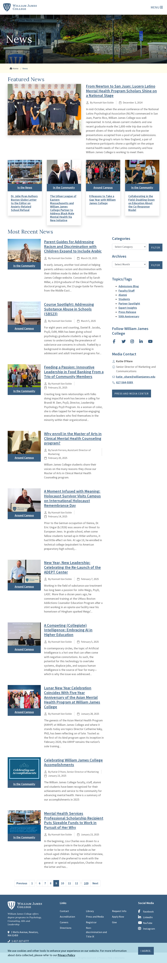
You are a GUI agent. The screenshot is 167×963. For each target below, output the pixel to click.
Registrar (91, 922)
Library (90, 911)
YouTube (147, 923)
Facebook (148, 911)
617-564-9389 (124, 382)
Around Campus (103, 187)
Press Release (127, 312)
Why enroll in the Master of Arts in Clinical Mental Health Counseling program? (73, 438)
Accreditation (67, 916)
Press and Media (95, 916)
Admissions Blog (129, 286)
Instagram (149, 928)
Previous (21, 883)
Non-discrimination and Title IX (96, 932)
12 (76, 883)
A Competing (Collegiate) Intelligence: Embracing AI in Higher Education (68, 630)
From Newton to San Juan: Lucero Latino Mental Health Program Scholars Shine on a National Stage (121, 91)
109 (86, 883)
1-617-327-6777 (20, 941)
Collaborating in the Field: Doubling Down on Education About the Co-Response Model (141, 203)
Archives (119, 256)
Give (114, 922)
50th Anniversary (129, 316)
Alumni (123, 295)
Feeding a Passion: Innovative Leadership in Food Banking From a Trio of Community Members (74, 372)
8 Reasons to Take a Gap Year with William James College (102, 199)
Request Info (119, 911)
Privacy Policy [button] (66, 955)
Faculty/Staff (127, 290)
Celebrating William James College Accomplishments (73, 762)
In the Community (64, 187)
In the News (24, 187)
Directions (65, 927)
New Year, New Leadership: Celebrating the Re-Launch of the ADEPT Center (72, 567)
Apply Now (118, 916)
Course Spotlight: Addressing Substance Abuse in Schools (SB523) (69, 309)
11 (69, 883)
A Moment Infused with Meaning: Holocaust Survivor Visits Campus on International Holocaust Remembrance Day (72, 498)
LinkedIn (148, 917)
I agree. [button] (146, 950)
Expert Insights (128, 308)
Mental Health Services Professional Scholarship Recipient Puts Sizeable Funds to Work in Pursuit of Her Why (73, 820)
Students (124, 299)
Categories (121, 238)
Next (95, 883)
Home (15, 68)
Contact (64, 911)
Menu (155, 7)
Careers (64, 922)
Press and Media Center (131, 393)
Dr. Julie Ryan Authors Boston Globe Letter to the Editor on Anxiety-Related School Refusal (24, 203)
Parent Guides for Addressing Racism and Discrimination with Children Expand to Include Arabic (73, 246)
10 (62, 883)
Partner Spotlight (129, 303)
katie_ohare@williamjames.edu (135, 377)
